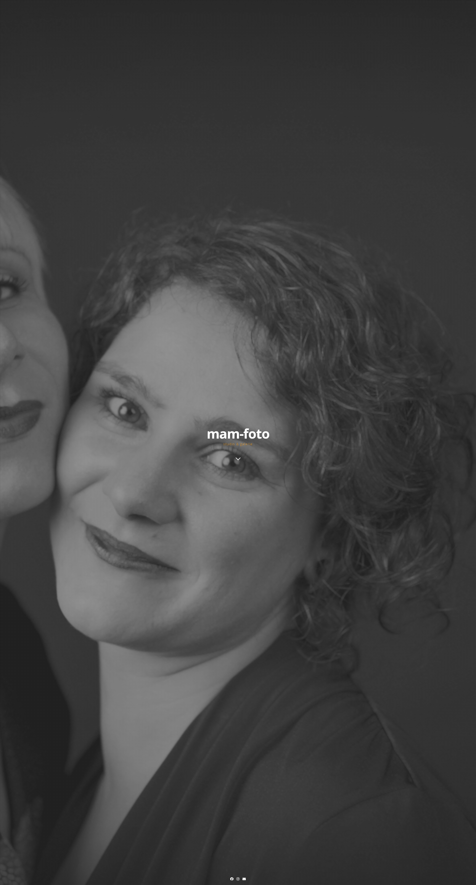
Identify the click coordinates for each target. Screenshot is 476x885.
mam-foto (238, 433)
